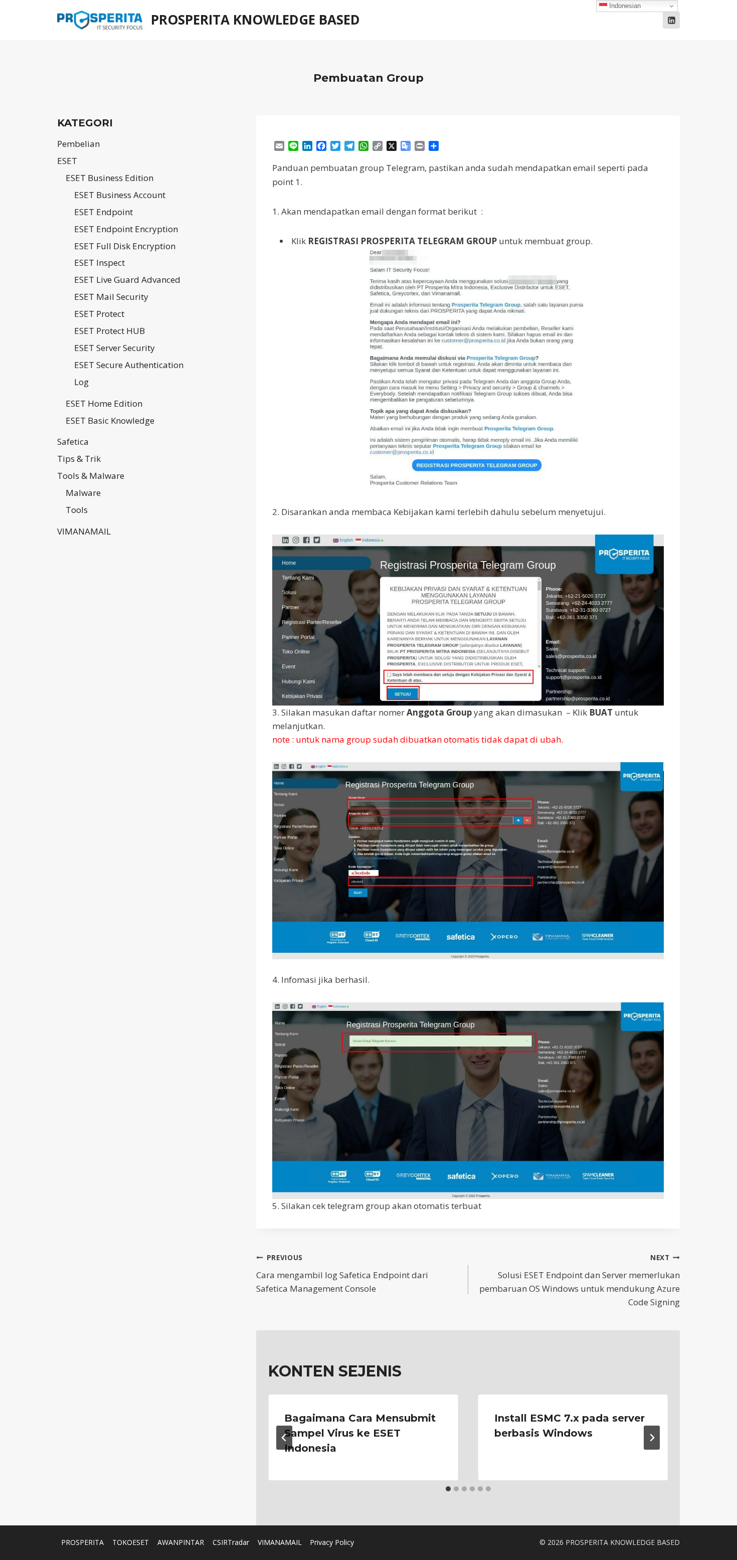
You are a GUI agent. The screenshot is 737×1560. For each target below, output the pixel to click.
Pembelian (78, 143)
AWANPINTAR (180, 1542)
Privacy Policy (332, 1542)
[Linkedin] (671, 20)
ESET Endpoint (103, 212)
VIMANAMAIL (84, 531)
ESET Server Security (114, 348)
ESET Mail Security (111, 296)
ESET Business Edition (109, 178)
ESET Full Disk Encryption (124, 246)
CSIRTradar (231, 1542)
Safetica (73, 441)
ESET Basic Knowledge (110, 420)
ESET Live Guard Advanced (127, 279)
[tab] (448, 1488)
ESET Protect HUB (109, 330)
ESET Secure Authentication (128, 365)
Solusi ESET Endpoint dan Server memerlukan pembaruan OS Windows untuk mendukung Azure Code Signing (579, 1280)
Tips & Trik (79, 458)
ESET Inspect (99, 262)
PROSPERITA (82, 1542)
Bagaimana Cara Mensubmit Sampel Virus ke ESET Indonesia (360, 1433)
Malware (83, 492)
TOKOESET (130, 1542)
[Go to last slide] (284, 1438)
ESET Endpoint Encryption (126, 229)
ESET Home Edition (104, 403)
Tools (77, 509)
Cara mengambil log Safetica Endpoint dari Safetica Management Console (342, 1273)
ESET (67, 160)
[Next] (652, 1438)
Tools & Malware (90, 475)
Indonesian (624, 6)
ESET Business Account (119, 195)
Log (81, 382)
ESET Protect (99, 313)
